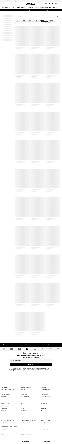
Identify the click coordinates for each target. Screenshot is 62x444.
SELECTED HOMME (5, 200)
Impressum (35, 254)
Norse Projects (4, 197)
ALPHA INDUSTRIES (5, 190)
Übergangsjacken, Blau (5, 216)
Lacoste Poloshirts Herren (46, 183)
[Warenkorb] (59, 6)
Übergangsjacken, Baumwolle (26, 221)
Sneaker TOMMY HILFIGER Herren (7, 176)
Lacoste (22, 193)
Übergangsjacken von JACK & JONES (8, 207)
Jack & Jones (43, 193)
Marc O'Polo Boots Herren (6, 179)
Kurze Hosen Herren (25, 183)
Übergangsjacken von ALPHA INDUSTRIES (28, 207)
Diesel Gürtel (23, 176)
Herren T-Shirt (24, 181)
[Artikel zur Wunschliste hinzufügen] (28, 43)
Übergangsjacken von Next (46, 207)
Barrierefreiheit (41, 254)
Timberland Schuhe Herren (26, 174)
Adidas (2, 192)
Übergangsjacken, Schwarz (46, 216)
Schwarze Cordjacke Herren (46, 178)
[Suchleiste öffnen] (59, 10)
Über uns (10, 254)
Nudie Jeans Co (44, 190)
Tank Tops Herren (4, 174)
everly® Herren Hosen (5, 178)
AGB (30, 254)
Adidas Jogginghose (44, 181)
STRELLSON (23, 200)
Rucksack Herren (4, 183)
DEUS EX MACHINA (4, 193)
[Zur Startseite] (8, 229)
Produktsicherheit (49, 254)
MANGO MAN (43, 195)
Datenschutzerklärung (13, 156)
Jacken (26, 29)
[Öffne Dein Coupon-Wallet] (46, 6)
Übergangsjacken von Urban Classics (28, 211)
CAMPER (22, 190)
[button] (46, 32)
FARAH (38, 29)
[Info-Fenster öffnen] (59, 1)
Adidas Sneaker (44, 174)
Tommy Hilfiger (4, 195)
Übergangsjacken (32, 29)
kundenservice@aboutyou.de (23, 157)
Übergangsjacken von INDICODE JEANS (8, 209)
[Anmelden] (49, 6)
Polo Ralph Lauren (44, 199)
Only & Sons (23, 197)
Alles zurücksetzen (49, 38)
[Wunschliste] (56, 6)
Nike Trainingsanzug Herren (26, 178)
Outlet (5, 3)
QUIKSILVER (3, 199)
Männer (8, 6)
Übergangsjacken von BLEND (46, 209)
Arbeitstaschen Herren (5, 181)
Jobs (19, 254)
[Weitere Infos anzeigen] (23, 68)
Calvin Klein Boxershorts (45, 179)
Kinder (13, 6)
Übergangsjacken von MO (6, 211)
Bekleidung (22, 29)
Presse (15, 254)
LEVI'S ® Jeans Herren (5, 185)
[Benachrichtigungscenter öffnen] (52, 7)
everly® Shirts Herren (25, 179)
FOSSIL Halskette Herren (45, 176)
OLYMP (42, 197)
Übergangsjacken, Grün (25, 216)
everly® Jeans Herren (25, 185)
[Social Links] (2, 233)
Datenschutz (24, 254)
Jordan (22, 195)
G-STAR (22, 199)
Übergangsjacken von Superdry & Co (28, 209)
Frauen (3, 6)
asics (42, 192)
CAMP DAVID (23, 192)
